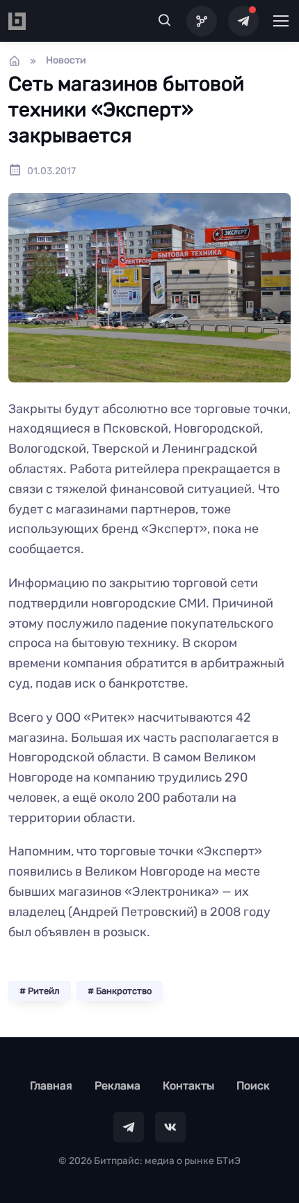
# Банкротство (120, 991)
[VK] (170, 1127)
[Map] (201, 21)
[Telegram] (243, 21)
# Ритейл (39, 991)
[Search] (165, 20)
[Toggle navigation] (280, 20)
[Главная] (14, 60)
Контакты (188, 1085)
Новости (66, 60)
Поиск (253, 1085)
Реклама (117, 1085)
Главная (51, 1085)
